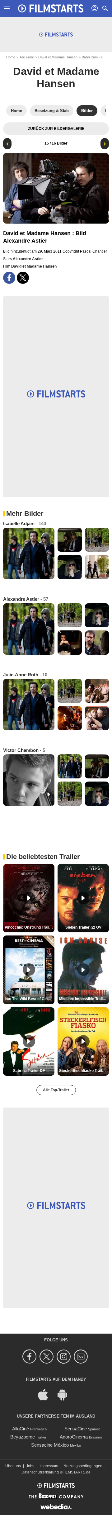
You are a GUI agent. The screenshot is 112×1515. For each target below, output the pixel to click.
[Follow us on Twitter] (47, 1357)
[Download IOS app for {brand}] (46, 1394)
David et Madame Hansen (57, 57)
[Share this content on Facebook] (9, 278)
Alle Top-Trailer (56, 1090)
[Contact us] (82, 1357)
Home (10, 57)
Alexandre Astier (28, 259)
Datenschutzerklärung (40, 1472)
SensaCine (75, 1428)
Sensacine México (50, 1445)
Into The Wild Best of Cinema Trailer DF (29, 999)
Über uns (13, 1466)
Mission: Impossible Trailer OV (84, 999)
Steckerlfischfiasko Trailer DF (84, 1070)
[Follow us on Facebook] (30, 1357)
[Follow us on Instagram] (64, 1357)
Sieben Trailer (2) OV (83, 927)
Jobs (30, 1466)
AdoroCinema (74, 1436)
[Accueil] (50, 8)
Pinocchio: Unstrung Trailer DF (29, 927)
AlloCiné (20, 1428)
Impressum (49, 1466)
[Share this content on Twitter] (23, 278)
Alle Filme (27, 57)
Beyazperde (22, 1436)
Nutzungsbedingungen (82, 1466)
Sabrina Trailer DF (29, 1070)
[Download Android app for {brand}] (66, 1394)
